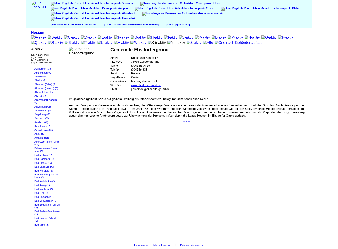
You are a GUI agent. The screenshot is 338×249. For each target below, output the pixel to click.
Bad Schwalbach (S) (45, 200)
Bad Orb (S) (41, 193)
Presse (209, 8)
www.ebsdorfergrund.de (146, 85)
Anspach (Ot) (42, 118)
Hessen (37, 32)
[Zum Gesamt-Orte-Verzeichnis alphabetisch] (131, 24)
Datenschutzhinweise (192, 245)
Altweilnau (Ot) (42, 106)
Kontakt (218, 13)
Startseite (127, 3)
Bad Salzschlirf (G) (45, 196)
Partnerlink (128, 18)
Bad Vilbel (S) (41, 224)
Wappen (122, 8)
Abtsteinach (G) (43, 72)
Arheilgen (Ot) (42, 126)
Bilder (295, 8)
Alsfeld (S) (40, 96)
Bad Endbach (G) (44, 166)
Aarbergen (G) (42, 68)
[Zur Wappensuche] (178, 24)
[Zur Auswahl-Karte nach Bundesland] (74, 24)
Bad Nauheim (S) (44, 189)
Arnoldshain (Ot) (43, 130)
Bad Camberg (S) (44, 159)
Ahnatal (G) (40, 76)
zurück (186, 121)
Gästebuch (128, 13)
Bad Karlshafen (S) (45, 181)
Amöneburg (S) (43, 110)
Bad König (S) (42, 185)
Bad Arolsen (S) (43, 155)
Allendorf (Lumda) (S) (46, 88)
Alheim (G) (40, 80)
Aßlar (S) (39, 134)
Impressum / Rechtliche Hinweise (152, 245)
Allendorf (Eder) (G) (45, 84)
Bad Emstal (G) (43, 162)
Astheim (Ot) (41, 137)
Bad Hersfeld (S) (43, 170)
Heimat (215, 3)
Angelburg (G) (42, 114)
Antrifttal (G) (41, 122)
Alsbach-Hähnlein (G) (46, 92)
